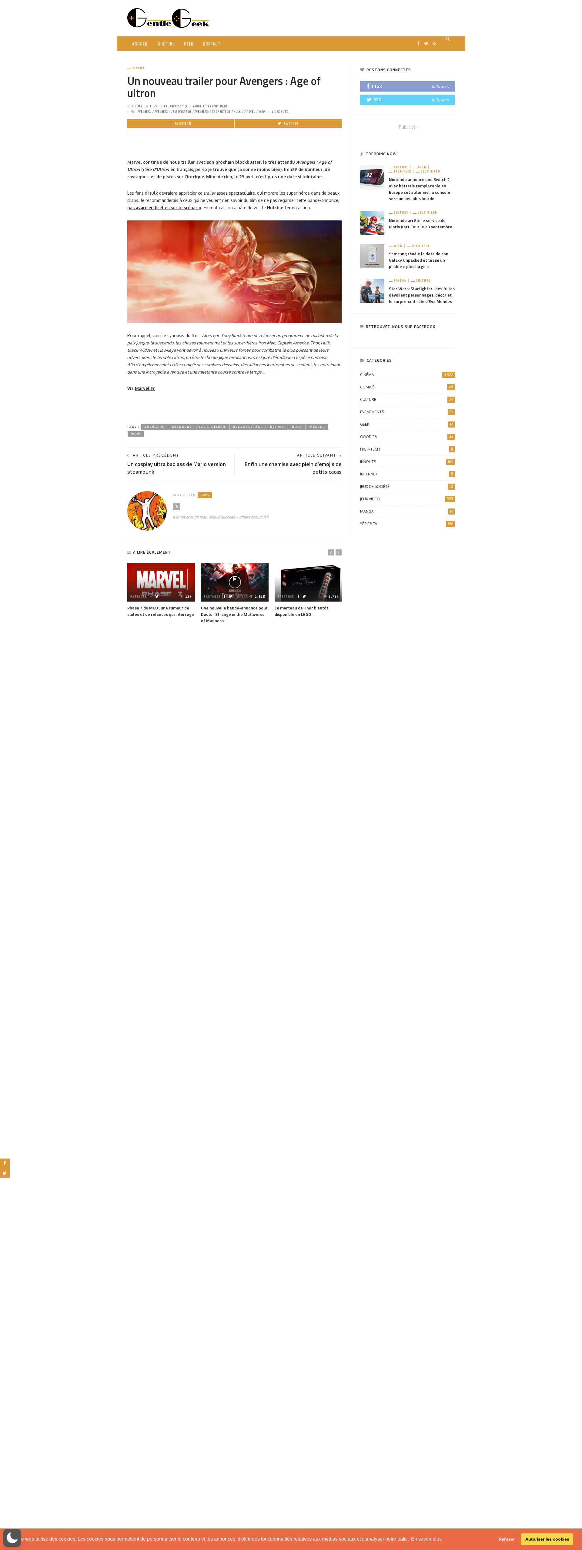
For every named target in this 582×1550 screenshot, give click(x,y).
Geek (188, 43)
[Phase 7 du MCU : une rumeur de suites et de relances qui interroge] (161, 582)
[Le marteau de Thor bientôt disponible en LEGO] (308, 582)
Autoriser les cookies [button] (547, 1539)
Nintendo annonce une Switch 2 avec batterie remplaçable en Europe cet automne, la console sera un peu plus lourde (419, 189)
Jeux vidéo (430, 171)
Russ (153, 106)
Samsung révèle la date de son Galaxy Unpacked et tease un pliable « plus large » (418, 260)
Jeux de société (406, 486)
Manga (406, 511)
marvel (249, 111)
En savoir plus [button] (426, 1539)
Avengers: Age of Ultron (212, 111)
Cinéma (138, 68)
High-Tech (402, 171)
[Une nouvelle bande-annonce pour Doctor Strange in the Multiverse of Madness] (235, 582)
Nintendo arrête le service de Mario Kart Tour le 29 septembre (420, 223)
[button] (12, 1538)
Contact (211, 43)
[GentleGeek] (168, 17)
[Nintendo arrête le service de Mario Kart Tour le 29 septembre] (372, 222)
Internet (406, 474)
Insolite (406, 461)
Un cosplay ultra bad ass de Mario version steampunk (176, 468)
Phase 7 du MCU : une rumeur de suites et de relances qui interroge (160, 611)
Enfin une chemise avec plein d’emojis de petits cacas (293, 468)
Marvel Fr (145, 388)
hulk (237, 111)
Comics (406, 387)
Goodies (406, 436)
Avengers (144, 111)
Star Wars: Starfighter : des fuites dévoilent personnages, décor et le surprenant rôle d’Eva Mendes (422, 294)
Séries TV (406, 524)
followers (440, 86)
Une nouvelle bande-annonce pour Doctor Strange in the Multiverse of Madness (234, 614)
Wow (262, 111)
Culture (166, 43)
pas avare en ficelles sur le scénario (164, 207)
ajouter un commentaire (211, 106)
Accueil (140, 43)
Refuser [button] (507, 1539)
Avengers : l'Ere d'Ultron (173, 111)
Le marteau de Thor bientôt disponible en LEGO (301, 611)
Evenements (406, 412)
